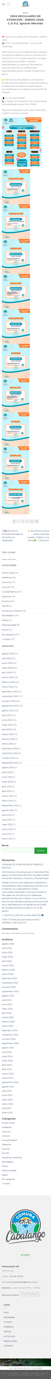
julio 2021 (6, 834)
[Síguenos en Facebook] (22, 1294)
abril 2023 (7, 791)
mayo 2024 (7, 782)
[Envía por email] (28, 521)
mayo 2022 (7, 824)
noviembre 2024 (10, 753)
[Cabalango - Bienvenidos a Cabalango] (25, 4)
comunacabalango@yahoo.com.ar (22, 1282)
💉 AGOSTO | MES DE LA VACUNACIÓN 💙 (23, 915)
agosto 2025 (8, 710)
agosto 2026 (8, 653)
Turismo (6, 639)
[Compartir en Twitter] (23, 521)
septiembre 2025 (10, 706)
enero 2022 (7, 829)
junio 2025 (7, 720)
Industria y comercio (12, 611)
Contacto (8, 1346)
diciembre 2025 (9, 691)
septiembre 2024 (10, 763)
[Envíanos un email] (32, 1294)
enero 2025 (7, 744)
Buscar (5, 845)
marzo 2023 (8, 796)
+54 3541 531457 (16, 1276)
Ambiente (7, 577)
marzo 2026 (8, 677)
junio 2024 (7, 777)
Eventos (6, 601)
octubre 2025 (8, 701)
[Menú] (3, 4)
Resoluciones (10, 1341)
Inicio (6, 1312)
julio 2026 (7, 658)
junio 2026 (7, 663)
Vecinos (7, 1331)
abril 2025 (7, 729)
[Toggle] (46, 1317)
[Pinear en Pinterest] (32, 521)
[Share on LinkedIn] (37, 521)
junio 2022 (7, 820)
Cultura (6, 587)
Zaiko (40, 1368)
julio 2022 (7, 815)
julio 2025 (7, 715)
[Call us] (37, 1294)
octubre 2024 (9, 758)
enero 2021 (7, 839)
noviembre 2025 (10, 696)
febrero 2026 (8, 682)
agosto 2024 (8, 767)
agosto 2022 (8, 810)
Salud (25, 13)
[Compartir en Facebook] (19, 521)
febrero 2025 (8, 739)
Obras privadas (9, 625)
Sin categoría (8, 634)
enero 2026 (7, 687)
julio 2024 (7, 772)
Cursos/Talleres (9, 592)
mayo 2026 (7, 668)
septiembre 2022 (10, 805)
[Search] (9, 4)
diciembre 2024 (9, 748)
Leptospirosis (11, 559)
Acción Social (8, 573)
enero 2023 (7, 801)
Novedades (7, 615)
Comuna (6, 582)
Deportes (6, 596)
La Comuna (9, 1336)
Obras (5, 620)
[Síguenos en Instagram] (27, 1294)
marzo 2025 (8, 734)
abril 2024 (7, 786)
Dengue (4, 559)
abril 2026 (7, 672)
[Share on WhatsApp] (14, 521)
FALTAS (5, 606)
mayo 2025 (7, 725)
